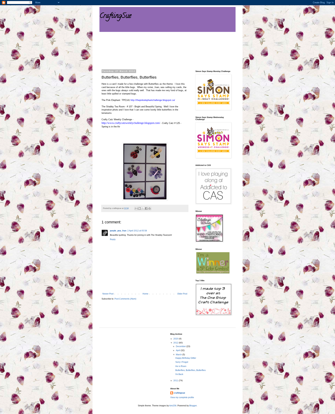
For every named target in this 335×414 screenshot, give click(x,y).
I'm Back (179, 374)
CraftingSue (115, 16)
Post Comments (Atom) (125, 299)
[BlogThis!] (139, 208)
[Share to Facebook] (146, 208)
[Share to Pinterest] (149, 208)
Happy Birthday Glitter (185, 358)
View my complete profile (182, 397)
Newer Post (107, 294)
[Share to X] (143, 208)
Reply (113, 239)
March (179, 354)
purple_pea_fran (118, 230)
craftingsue (179, 393)
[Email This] (136, 208)
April (178, 350)
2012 (176, 343)
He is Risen (180, 366)
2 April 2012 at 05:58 (137, 230)
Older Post (182, 294)
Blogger (193, 405)
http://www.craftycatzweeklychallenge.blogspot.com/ (131, 122)
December (181, 346)
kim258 (172, 405)
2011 (176, 380)
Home (145, 294)
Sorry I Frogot (181, 362)
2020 (176, 339)
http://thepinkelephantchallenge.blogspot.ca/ (153, 100)
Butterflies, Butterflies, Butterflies (190, 370)
